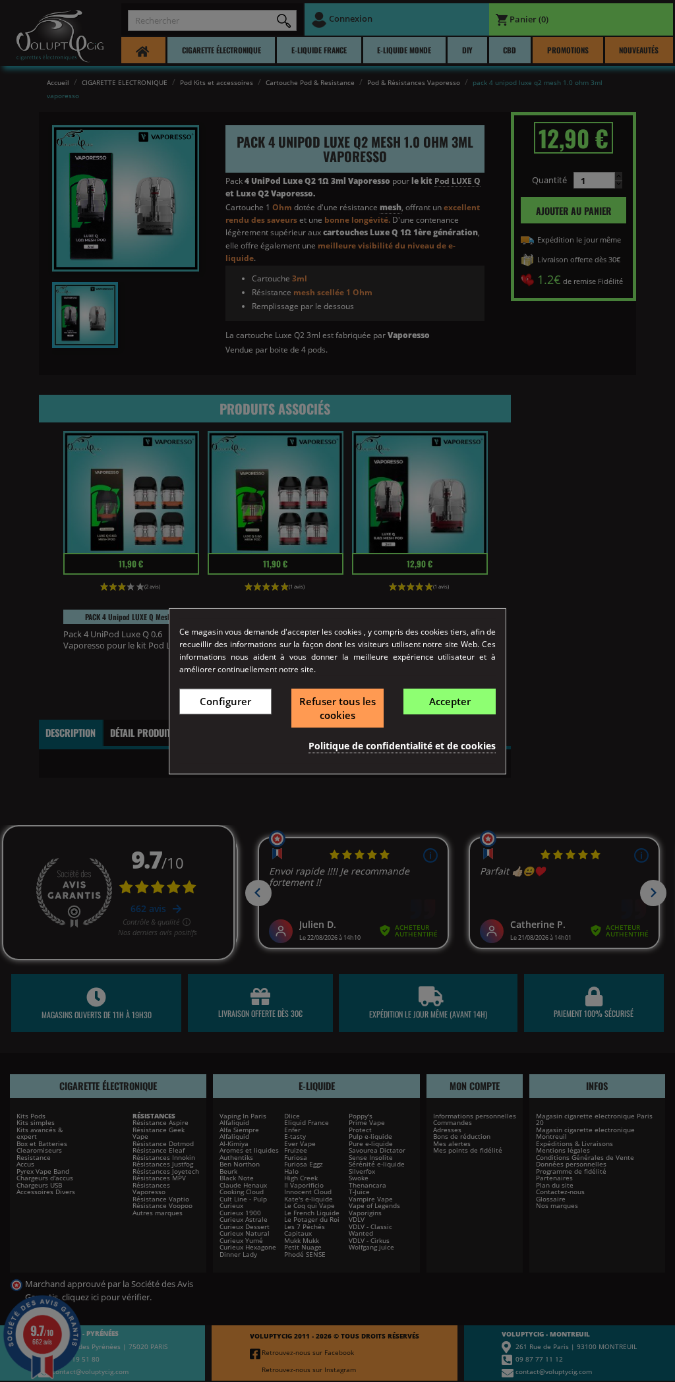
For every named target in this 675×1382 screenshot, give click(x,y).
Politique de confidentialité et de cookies (402, 745)
